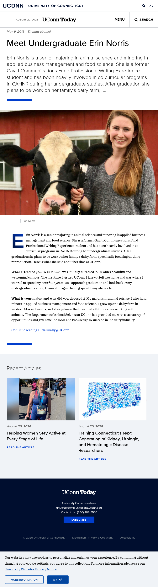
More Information (24, 580)
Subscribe (79, 520)
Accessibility (127, 537)
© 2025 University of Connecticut (44, 537)
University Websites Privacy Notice (31, 569)
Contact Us (68, 512)
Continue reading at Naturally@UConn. (40, 330)
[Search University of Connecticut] (144, 6)
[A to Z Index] (151, 6)
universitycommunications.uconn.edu (79, 508)
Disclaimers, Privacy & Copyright (92, 537)
